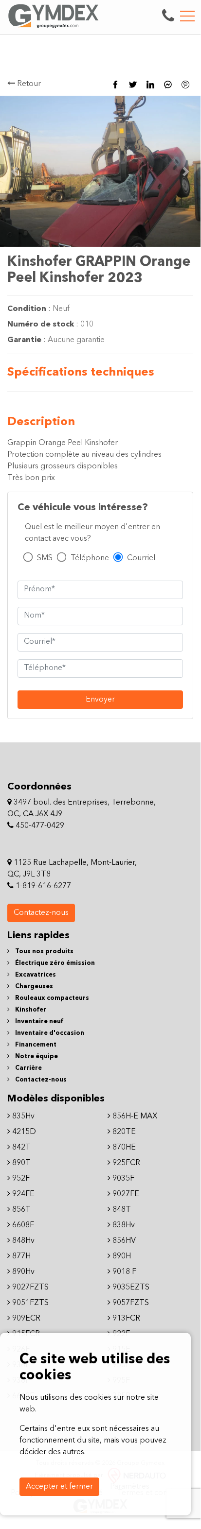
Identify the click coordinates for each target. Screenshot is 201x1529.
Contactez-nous (41, 913)
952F (20, 1179)
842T (20, 1147)
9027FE (124, 1194)
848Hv (22, 1241)
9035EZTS (129, 1287)
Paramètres (129, 1487)
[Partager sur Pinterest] (185, 84)
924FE (22, 1194)
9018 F (123, 1272)
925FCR (125, 1163)
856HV (123, 1241)
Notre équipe (36, 1056)
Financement (35, 1045)
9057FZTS (129, 1303)
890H (120, 1256)
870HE (123, 1147)
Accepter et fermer (59, 1487)
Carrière (28, 1068)
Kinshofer (30, 1010)
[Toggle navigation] (187, 16)
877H (20, 1256)
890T (20, 1163)
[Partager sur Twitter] (133, 84)
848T (120, 1210)
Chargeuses (33, 986)
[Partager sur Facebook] (115, 84)
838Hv (122, 1225)
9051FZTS (29, 1303)
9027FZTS (29, 1287)
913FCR (125, 1319)
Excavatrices (35, 975)
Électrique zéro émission (54, 963)
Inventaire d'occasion (49, 1033)
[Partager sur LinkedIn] (150, 84)
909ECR (25, 1319)
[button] (186, 171)
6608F (22, 1225)
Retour (28, 84)
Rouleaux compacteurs (51, 998)
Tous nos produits (43, 951)
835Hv (22, 1116)
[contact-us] (168, 16)
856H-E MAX (133, 1116)
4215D (23, 1132)
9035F (122, 1179)
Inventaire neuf (38, 1021)
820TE (123, 1132)
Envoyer (100, 700)
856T (20, 1210)
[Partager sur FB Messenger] (168, 84)
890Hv (22, 1272)
